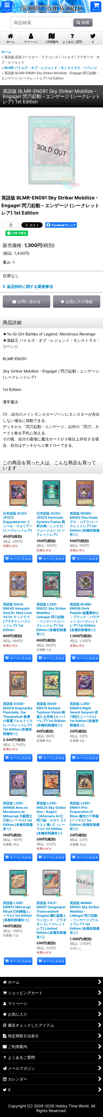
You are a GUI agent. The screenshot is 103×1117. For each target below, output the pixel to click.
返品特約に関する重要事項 (30, 286)
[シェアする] (11, 225)
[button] (6, 6)
